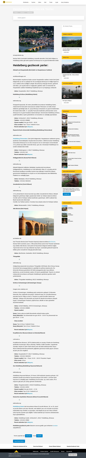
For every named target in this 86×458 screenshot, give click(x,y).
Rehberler (25, 2)
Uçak (56, 2)
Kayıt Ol (39, 435)
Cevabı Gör (66, 194)
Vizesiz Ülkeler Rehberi (55, 446)
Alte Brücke (52, 241)
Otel (45, 2)
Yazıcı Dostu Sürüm (19, 441)
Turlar (50, 2)
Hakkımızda (35, 451)
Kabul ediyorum (72, 454)
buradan (55, 425)
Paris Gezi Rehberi (38, 446)
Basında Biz (69, 451)
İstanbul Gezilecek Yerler (73, 446)
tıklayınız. (30, 126)
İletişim (62, 451)
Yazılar (33, 2)
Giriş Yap (28, 435)
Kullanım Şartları (44, 451)
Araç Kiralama (65, 2)
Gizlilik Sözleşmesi (54, 451)
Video (39, 2)
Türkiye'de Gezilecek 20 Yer (20, 446)
